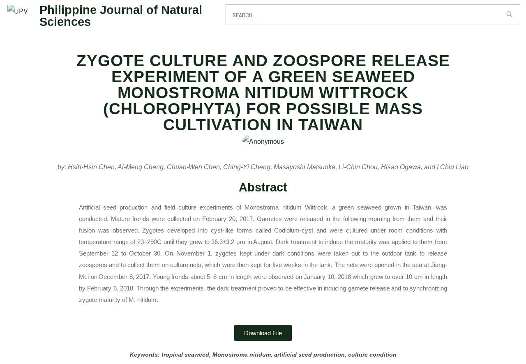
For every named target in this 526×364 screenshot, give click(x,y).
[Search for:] (373, 14)
